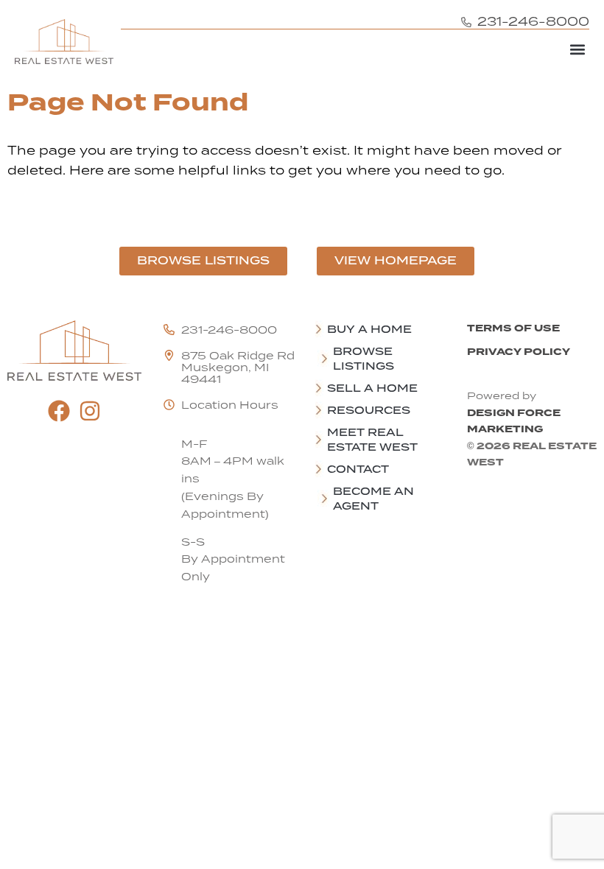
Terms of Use (513, 328)
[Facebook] (58, 410)
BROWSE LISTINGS (363, 358)
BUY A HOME (369, 329)
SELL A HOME (372, 388)
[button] (577, 49)
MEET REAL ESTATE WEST (372, 439)
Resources (368, 410)
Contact (358, 469)
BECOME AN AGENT (373, 498)
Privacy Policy (518, 351)
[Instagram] (89, 410)
